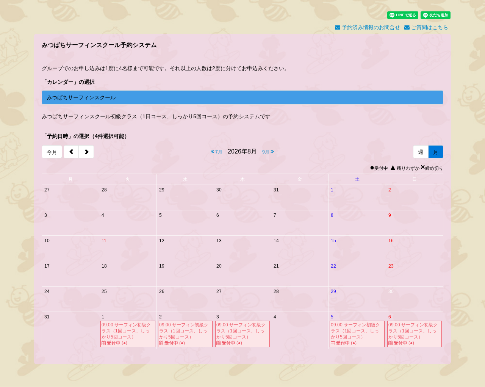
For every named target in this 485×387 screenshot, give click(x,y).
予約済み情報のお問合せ (370, 27)
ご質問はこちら (429, 27)
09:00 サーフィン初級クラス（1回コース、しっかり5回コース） (126, 334)
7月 (218, 152)
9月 (266, 152)
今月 (52, 152)
